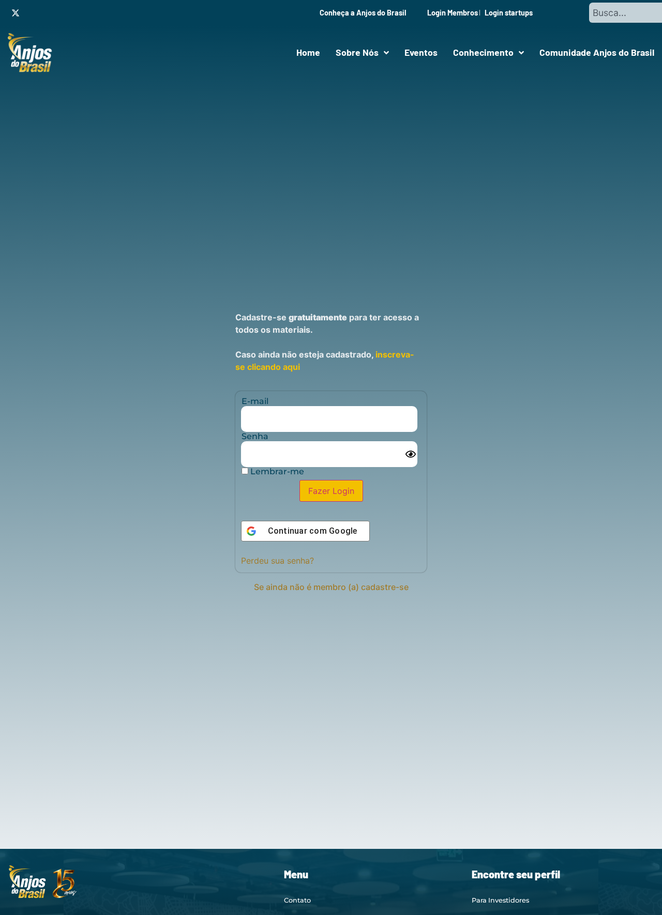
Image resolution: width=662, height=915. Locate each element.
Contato (297, 900)
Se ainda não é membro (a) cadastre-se (331, 587)
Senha (255, 436)
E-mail (255, 401)
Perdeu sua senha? (277, 560)
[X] (15, 13)
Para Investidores (500, 900)
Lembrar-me (276, 472)
